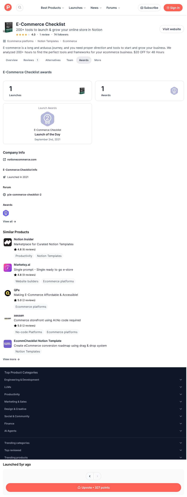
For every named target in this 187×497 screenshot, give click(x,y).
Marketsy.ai (22, 264)
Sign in (175, 8)
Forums (111, 8)
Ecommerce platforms (20, 41)
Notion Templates (48, 41)
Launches (76, 8)
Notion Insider (24, 239)
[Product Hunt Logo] (8, 8)
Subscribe (151, 8)
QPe (17, 290)
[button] (97, 60)
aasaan (19, 315)
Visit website (172, 29)
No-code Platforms (29, 332)
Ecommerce (70, 41)
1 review (45, 34)
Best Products (51, 8)
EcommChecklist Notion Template (37, 341)
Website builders (27, 281)
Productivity (24, 256)
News (94, 8)
